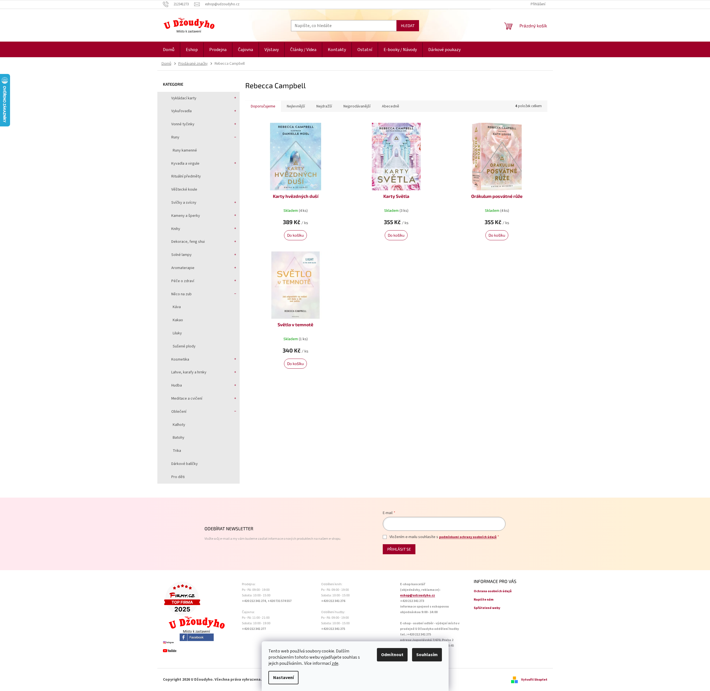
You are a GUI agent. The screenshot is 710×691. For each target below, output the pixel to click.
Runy (175, 137)
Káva (177, 307)
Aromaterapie (182, 268)
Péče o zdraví (182, 281)
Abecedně (390, 106)
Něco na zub (181, 294)
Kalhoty (179, 425)
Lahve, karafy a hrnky (188, 372)
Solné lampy (181, 255)
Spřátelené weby (487, 608)
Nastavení (283, 678)
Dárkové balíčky (184, 464)
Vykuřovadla (181, 111)
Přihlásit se (399, 549)
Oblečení (178, 411)
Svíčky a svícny (183, 202)
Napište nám (484, 599)
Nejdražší (324, 106)
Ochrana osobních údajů (493, 591)
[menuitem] (168, 49)
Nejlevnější (296, 106)
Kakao (178, 320)
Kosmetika (180, 359)
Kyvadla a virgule (185, 163)
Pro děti (178, 477)
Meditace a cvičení (186, 398)
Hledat (408, 25)
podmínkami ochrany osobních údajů (468, 537)
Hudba (176, 385)
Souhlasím (427, 655)
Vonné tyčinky (182, 124)
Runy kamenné (185, 150)
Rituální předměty (186, 176)
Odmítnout (392, 655)
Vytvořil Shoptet (534, 679)
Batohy (178, 437)
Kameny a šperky (185, 216)
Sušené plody (184, 346)
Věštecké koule (184, 189)
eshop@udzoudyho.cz (417, 595)
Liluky (177, 333)
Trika (177, 451)
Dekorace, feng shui (188, 241)
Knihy (175, 229)
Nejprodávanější (356, 106)
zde (335, 663)
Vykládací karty (183, 98)
